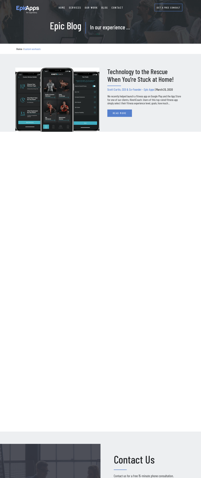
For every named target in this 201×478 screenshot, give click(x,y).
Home (19, 49)
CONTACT (117, 7)
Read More (119, 113)
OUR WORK (91, 7)
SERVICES (75, 7)
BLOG (104, 7)
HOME (62, 7)
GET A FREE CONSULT (168, 7)
